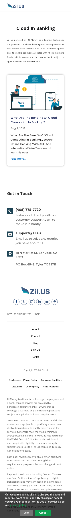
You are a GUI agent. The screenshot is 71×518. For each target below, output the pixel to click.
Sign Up (35, 350)
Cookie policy (32, 386)
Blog (35, 343)
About (35, 329)
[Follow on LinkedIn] (39, 302)
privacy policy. (18, 505)
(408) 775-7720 (28, 210)
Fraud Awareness (51, 386)
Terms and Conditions (51, 380)
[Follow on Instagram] (32, 302)
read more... (18, 158)
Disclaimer (17, 386)
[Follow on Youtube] (47, 302)
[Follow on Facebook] (16, 302)
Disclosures (15, 380)
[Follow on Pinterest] (55, 302)
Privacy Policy (29, 380)
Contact (35, 336)
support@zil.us (28, 233)
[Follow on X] (24, 302)
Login (35, 356)
